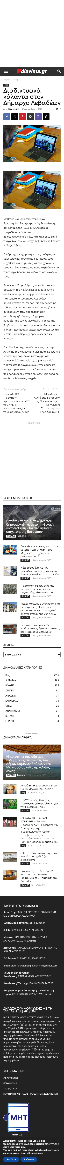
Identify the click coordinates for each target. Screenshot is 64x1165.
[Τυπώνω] (30, 116)
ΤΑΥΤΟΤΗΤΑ (10, 1088)
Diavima (22, 536)
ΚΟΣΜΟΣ (11, 536)
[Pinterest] (22, 116)
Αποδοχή (11, 1159)
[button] (5, 71)
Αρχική (6, 80)
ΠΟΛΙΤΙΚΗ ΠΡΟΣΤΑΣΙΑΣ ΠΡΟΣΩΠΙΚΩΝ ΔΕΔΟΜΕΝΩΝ (30, 1093)
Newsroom (13, 109)
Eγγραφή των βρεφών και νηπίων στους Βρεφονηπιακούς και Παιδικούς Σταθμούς (40, 628)
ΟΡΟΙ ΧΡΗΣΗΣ (10, 1078)
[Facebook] (6, 116)
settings (37, 1153)
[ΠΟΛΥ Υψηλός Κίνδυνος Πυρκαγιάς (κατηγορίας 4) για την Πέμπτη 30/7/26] (10, 804)
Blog (15, 80)
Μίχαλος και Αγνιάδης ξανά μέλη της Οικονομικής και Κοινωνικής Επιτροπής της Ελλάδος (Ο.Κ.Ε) (47, 403)
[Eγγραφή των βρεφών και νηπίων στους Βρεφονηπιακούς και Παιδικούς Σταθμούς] (10, 629)
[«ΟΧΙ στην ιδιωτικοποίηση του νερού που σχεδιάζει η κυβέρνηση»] (10, 857)
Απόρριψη (29, 1159)
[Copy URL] (46, 116)
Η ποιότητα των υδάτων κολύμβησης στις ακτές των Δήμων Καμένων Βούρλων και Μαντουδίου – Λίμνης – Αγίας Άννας (28, 764)
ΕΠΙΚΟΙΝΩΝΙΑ (10, 1083)
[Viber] (38, 116)
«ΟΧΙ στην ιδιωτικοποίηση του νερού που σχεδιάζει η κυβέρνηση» (39, 856)
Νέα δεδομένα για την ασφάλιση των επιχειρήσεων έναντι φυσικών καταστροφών (39, 571)
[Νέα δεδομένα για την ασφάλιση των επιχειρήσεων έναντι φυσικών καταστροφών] (10, 571)
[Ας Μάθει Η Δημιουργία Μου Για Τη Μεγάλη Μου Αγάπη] (10, 789)
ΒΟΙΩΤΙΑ (25, 560)
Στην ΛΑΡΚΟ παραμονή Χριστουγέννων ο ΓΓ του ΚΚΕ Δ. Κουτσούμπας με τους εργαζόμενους (16, 403)
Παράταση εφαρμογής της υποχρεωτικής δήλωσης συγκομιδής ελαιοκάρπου (37, 589)
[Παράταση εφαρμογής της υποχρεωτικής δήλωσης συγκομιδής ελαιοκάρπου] (10, 589)
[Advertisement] (32, 33)
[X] (14, 116)
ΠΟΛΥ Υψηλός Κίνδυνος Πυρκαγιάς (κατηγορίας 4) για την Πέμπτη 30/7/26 (39, 803)
